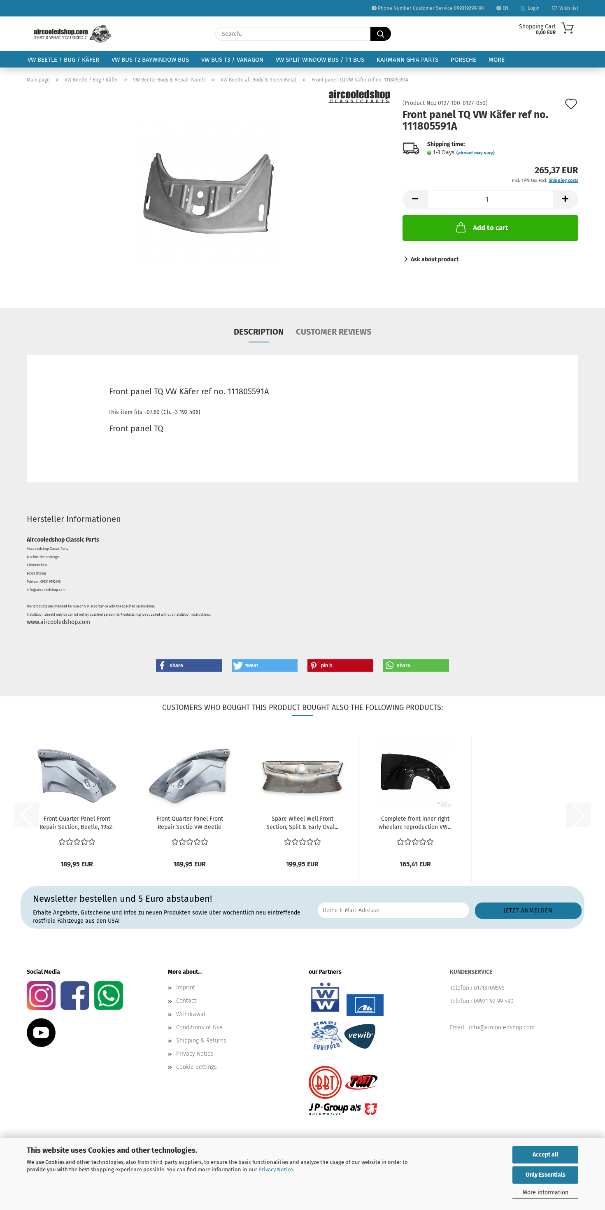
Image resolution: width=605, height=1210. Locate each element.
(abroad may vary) (475, 153)
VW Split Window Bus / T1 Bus (320, 59)
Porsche (463, 59)
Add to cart (490, 227)
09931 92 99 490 (494, 1001)
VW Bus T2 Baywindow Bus (150, 59)
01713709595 (489, 987)
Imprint (185, 987)
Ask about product (434, 259)
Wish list (567, 8)
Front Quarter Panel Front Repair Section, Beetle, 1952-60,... (77, 823)
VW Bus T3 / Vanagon (232, 59)
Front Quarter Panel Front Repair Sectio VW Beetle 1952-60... (189, 823)
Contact (186, 1000)
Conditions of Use (199, 1027)
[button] (415, 199)
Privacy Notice (275, 1169)
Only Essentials (545, 1174)
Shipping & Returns (201, 1040)
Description (259, 332)
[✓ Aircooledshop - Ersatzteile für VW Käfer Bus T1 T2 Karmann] (72, 33)
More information (545, 1192)
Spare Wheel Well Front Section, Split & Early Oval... (302, 823)
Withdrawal (190, 1014)
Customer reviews (333, 332)
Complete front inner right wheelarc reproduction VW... (415, 823)
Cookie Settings (196, 1066)
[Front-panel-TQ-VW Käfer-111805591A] (209, 192)
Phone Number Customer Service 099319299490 (430, 8)
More (497, 59)
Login (532, 8)
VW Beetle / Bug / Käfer (63, 59)
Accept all (545, 1154)
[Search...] (380, 34)
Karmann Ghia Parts (407, 59)
